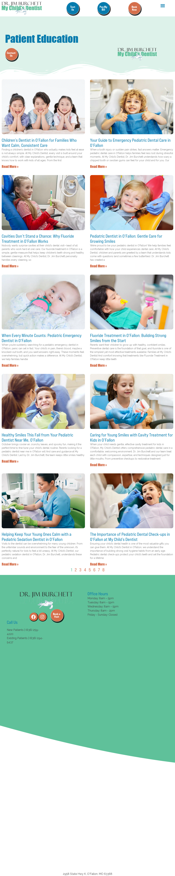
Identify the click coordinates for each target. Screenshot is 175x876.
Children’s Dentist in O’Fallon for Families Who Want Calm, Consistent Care (39, 143)
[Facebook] (33, 617)
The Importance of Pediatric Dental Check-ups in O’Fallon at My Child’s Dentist (130, 537)
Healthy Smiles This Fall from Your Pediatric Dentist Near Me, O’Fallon (37, 437)
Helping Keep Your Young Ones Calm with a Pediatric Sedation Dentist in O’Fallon (36, 537)
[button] (162, 5)
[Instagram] (42, 617)
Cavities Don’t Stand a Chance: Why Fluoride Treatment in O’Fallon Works (38, 239)
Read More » (10, 166)
